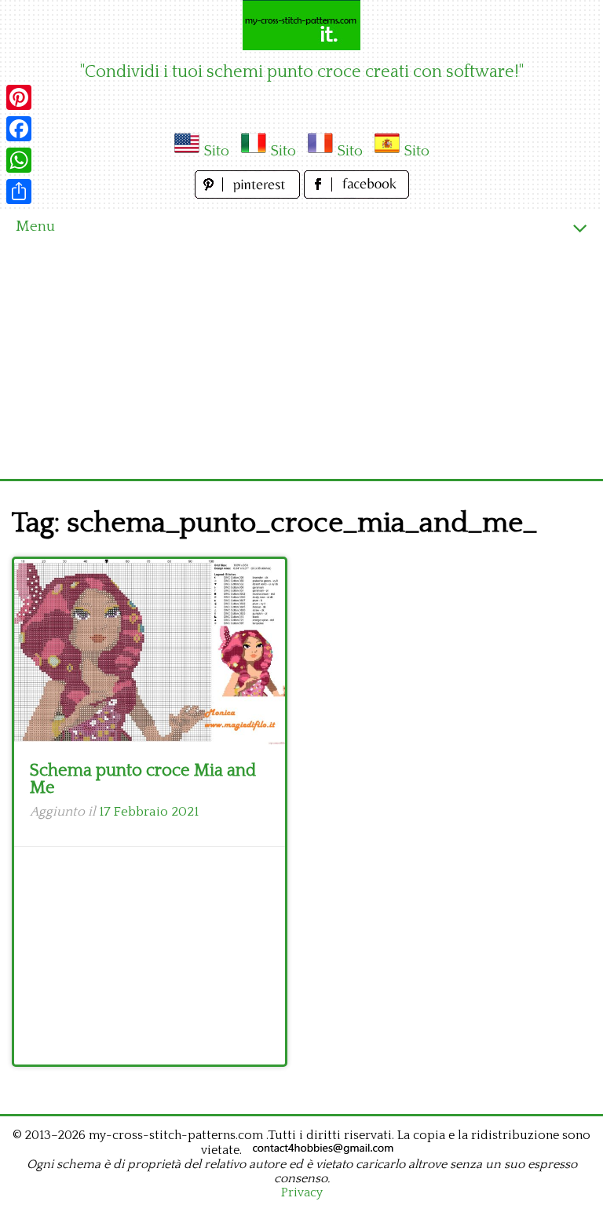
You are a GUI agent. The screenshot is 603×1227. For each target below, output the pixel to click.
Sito (216, 151)
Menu (35, 226)
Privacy (302, 1192)
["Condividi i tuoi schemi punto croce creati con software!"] (301, 25)
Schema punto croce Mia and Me (143, 779)
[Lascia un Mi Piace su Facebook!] (356, 194)
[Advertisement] (301, 361)
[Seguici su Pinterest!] (249, 194)
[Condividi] (19, 191)
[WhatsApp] (19, 160)
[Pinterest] (19, 97)
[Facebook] (19, 128)
